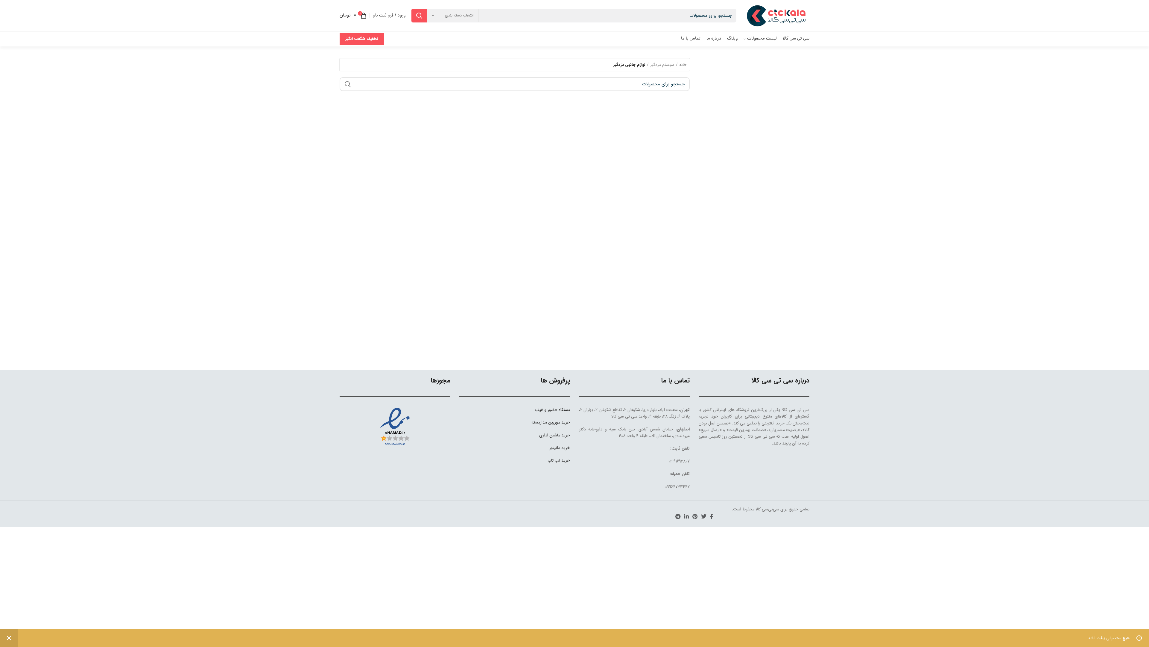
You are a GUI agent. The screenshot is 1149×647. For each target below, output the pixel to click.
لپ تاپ (554, 460)
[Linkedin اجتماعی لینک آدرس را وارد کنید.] (686, 516)
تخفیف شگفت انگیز (362, 39)
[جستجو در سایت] (419, 15)
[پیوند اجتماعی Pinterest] (695, 516)
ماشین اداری (549, 435)
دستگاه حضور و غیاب (552, 409)
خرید (565, 422)
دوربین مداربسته (545, 422)
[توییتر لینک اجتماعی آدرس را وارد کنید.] (703, 516)
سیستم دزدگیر (662, 64)
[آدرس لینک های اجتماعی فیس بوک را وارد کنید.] (711, 516)
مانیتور (554, 448)
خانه (683, 64)
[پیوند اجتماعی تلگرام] (678, 516)
